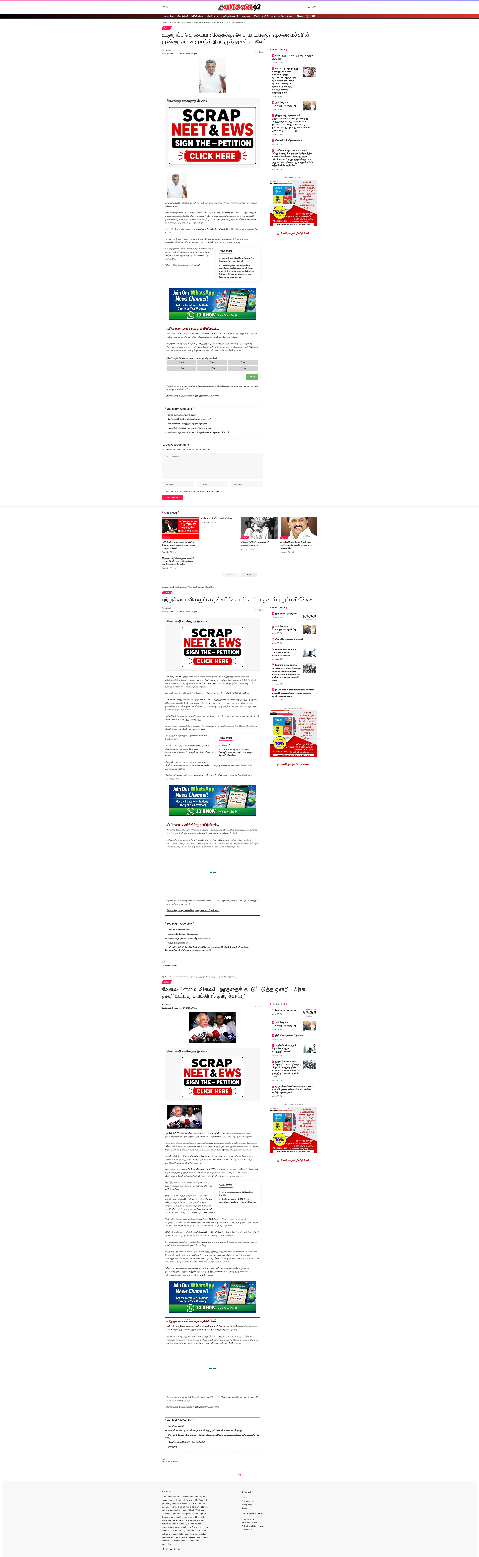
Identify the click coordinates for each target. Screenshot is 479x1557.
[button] (309, 7)
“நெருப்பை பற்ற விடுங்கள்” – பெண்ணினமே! (186, 1442)
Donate (252, 377)
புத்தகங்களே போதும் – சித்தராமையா (183, 934)
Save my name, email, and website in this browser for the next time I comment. (194, 491)
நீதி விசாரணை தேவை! (289, 639)
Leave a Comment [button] (171, 965)
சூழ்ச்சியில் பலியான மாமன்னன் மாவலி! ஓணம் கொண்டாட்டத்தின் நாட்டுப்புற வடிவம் (293, 693)
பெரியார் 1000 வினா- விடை (179, 930)
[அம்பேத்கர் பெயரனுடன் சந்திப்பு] (309, 105)
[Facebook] (164, 7)
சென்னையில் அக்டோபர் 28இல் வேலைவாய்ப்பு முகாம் (189, 419)
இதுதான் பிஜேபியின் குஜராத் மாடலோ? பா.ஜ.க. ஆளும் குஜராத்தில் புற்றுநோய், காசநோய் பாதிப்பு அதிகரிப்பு (178, 561)
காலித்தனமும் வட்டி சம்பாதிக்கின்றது (216, 518)
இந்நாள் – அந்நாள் (286, 614)
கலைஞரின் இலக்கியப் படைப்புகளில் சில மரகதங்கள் (189, 428)
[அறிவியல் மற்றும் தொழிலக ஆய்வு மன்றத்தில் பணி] (309, 652)
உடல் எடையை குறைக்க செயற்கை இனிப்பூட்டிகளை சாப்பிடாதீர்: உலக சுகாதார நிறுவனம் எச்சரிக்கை (236, 752)
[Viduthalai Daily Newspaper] (239, 7)
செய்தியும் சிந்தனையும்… (290, 140)
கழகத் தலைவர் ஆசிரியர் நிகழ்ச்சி (182, 415)
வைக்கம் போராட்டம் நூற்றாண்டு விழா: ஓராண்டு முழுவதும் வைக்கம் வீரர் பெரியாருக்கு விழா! (205, 1430)
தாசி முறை (172, 1447)
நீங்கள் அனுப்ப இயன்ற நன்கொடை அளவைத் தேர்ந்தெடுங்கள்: (193, 358)
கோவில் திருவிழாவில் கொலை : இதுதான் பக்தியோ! (189, 938)
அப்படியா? (226, 745)
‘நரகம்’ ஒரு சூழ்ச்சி (176, 1426)
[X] (167, 7)
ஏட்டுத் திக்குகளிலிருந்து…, (179, 943)
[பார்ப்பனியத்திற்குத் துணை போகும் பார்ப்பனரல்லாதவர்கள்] (259, 528)
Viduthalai (166, 50)
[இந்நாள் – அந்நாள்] (309, 617)
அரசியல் (167, 28)
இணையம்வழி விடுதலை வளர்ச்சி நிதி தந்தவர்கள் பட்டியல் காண (193, 396)
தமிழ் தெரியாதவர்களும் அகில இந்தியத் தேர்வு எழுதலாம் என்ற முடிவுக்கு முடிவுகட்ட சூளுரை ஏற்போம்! (179, 545)
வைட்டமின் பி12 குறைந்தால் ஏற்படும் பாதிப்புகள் (187, 424)
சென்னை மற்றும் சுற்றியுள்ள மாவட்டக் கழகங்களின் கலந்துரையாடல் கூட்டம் (198, 432)
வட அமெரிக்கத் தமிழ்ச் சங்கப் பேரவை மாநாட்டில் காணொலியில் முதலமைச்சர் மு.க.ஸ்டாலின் (296, 545)
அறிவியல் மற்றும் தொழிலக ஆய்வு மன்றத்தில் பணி (284, 652)
